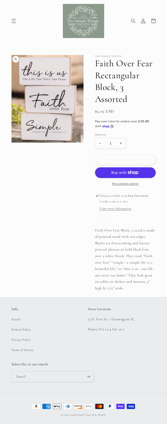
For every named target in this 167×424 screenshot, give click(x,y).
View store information (115, 208)
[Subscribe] (88, 376)
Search (16, 319)
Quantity (101, 134)
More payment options (125, 183)
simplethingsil (77, 414)
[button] (14, 21)
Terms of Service (23, 350)
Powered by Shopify (95, 414)
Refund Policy (21, 329)
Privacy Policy (21, 340)
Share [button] (104, 218)
